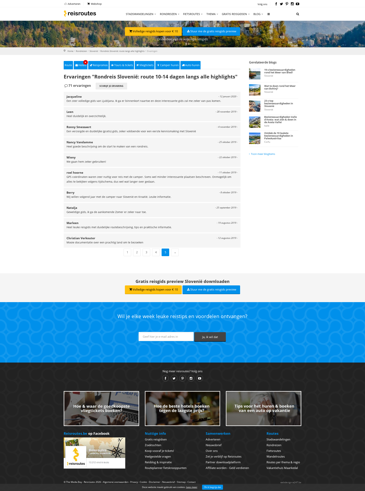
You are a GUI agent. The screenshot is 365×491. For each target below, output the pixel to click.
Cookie (143, 482)
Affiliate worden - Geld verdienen (227, 468)
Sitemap (181, 482)
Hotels (83, 64)
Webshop (96, 4)
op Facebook (87, 433)
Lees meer (191, 487)
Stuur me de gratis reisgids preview (213, 31)
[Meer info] (269, 15)
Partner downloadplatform (223, 462)
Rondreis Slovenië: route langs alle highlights (122, 51)
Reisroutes (80, 13)
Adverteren (73, 4)
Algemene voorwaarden (115, 482)
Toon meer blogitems (263, 154)
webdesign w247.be (290, 482)
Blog (256, 14)
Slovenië (94, 51)
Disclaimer (154, 482)
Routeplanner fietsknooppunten (165, 468)
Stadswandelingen (139, 14)
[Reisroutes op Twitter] (281, 4)
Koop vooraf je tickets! (159, 451)
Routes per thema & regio (283, 462)
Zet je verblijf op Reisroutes (223, 456)
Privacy (134, 482)
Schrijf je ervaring (111, 86)
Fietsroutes (191, 14)
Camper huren (169, 65)
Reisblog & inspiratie (158, 462)
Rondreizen (168, 14)
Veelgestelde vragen (158, 456)
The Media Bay (74, 482)
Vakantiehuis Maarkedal (282, 468)
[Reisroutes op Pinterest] (286, 4)
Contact (191, 482)
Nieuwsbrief (213, 445)
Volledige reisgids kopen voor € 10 (155, 31)
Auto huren (192, 65)
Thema (211, 14)
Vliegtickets (146, 65)
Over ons (212, 451)
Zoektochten (153, 445)
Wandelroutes (276, 456)
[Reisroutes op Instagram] (292, 4)
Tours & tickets (123, 65)
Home (70, 51)
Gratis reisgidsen (234, 14)
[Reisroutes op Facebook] (276, 4)
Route (68, 65)
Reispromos (100, 65)
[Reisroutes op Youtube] (297, 4)
